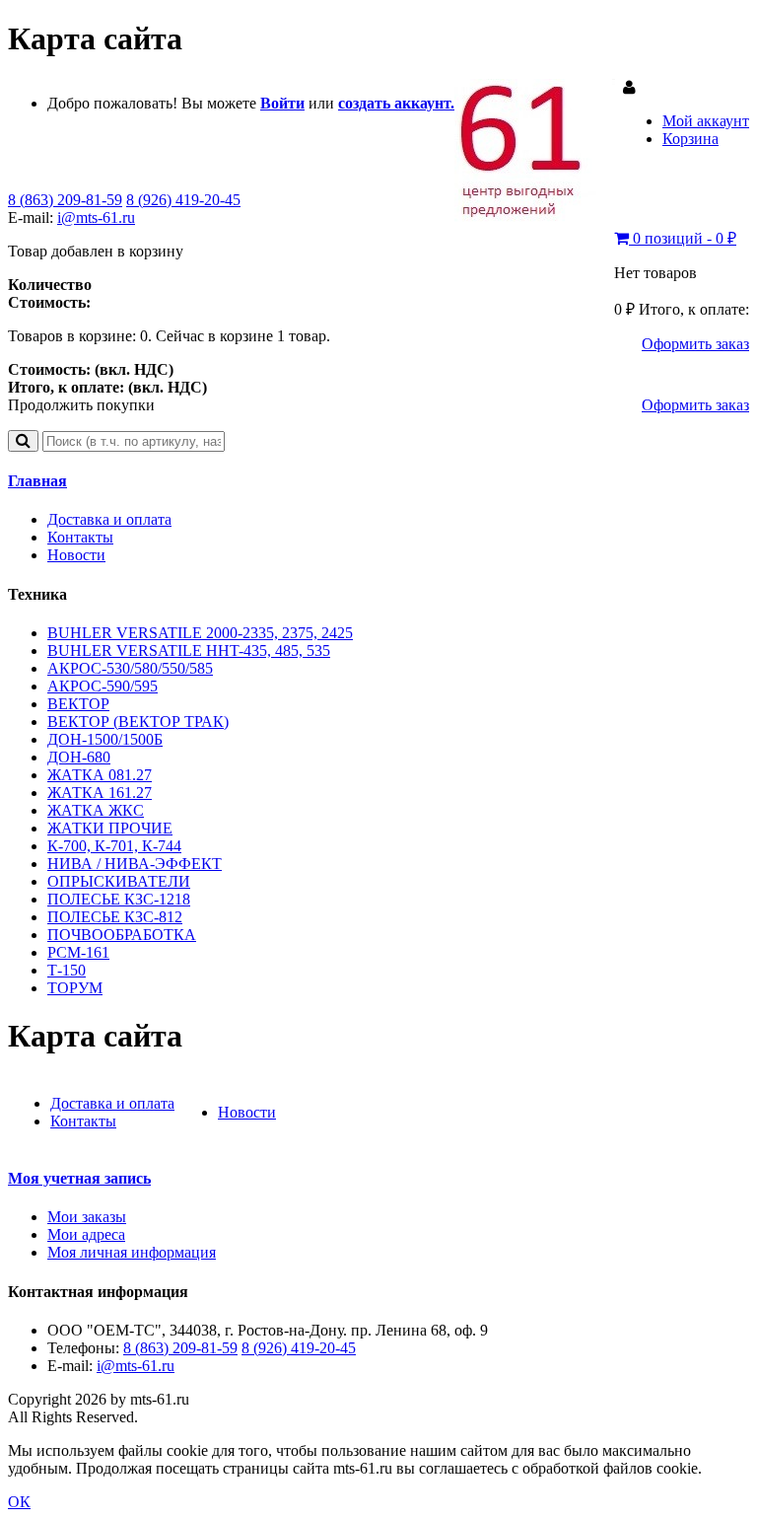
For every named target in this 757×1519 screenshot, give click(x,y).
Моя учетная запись (79, 1178)
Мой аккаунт (705, 120)
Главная (37, 480)
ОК (19, 1501)
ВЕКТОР (78, 703)
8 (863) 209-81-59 (65, 199)
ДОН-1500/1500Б (105, 739)
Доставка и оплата (109, 519)
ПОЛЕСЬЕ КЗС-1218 (118, 899)
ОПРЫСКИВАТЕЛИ (118, 881)
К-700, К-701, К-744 (114, 845)
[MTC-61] (534, 216)
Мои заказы (86, 1216)
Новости (76, 554)
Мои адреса (86, 1234)
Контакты (80, 537)
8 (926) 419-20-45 (183, 199)
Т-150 (66, 970)
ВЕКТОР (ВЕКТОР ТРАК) (138, 721)
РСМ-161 (78, 952)
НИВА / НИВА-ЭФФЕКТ (134, 863)
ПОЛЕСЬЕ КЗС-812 (114, 916)
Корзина (690, 138)
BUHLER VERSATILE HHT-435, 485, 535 (188, 650)
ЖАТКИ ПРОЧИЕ (109, 828)
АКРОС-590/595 (102, 686)
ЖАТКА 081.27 (99, 774)
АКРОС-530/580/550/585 (130, 668)
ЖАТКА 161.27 (99, 792)
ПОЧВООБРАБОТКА (121, 934)
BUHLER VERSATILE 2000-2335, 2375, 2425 (200, 632)
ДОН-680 (78, 757)
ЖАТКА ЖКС (95, 810)
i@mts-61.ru (96, 217)
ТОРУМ (75, 987)
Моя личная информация (131, 1252)
